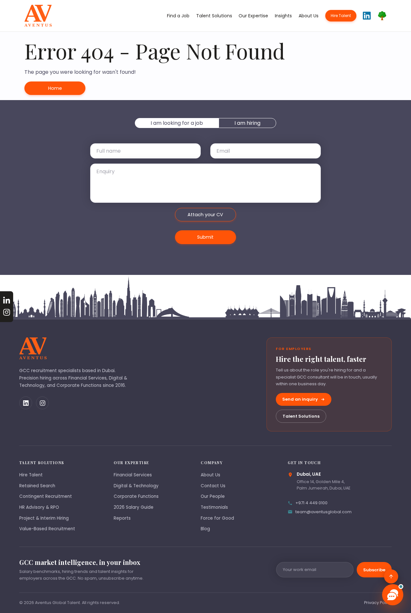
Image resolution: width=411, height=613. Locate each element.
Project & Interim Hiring (44, 518)
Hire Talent (341, 15)
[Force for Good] (382, 15)
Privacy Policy (378, 602)
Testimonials (214, 507)
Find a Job (178, 16)
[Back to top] (391, 576)
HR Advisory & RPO (39, 507)
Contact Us (213, 486)
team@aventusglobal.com (323, 512)
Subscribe (374, 570)
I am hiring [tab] (247, 123)
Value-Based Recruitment (47, 529)
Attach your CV (205, 214)
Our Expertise (253, 16)
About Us (309, 16)
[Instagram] (42, 402)
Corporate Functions (136, 496)
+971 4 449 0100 (311, 503)
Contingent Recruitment (45, 496)
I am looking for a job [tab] (177, 123)
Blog (205, 529)
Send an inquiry (300, 399)
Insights (283, 16)
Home (55, 88)
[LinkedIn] (25, 402)
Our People (213, 496)
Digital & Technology (136, 486)
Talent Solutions (214, 16)
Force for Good (217, 518)
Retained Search (37, 486)
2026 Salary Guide (133, 507)
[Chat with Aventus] (392, 594)
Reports (122, 518)
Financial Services (133, 475)
